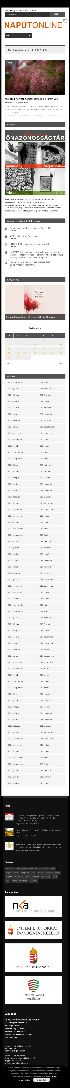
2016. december (46, 713)
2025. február (14, 497)
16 (18, 348)
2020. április (44, 458)
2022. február (14, 726)
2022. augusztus (15, 687)
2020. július (44, 439)
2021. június (13, 777)
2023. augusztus (15, 611)
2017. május (44, 681)
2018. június (44, 598)
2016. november (46, 719)
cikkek (30, 868)
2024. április (13, 560)
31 (26, 357)
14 (61, 344)
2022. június (13, 700)
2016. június (44, 751)
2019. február (44, 547)
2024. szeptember (16, 528)
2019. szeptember (47, 503)
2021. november (15, 745)
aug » (60, 363)
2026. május (13, 401)
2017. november (46, 643)
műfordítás (19, 877)
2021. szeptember (16, 757)
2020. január (44, 477)
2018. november (46, 567)
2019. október (45, 497)
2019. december (46, 484)
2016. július (44, 745)
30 (18, 357)
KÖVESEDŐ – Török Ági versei (23, 236)
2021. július (13, 770)
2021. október (14, 751)
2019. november (46, 490)
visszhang (23, 881)
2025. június (13, 471)
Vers (9, 62)
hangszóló (25, 872)
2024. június (13, 547)
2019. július (44, 516)
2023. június (13, 624)
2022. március (14, 719)
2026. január (13, 427)
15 (9, 348)
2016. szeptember (47, 732)
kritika (40, 872)
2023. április (13, 637)
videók (14, 881)
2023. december (15, 586)
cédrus (37, 868)
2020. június (44, 446)
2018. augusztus (46, 586)
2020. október (45, 420)
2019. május (44, 528)
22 (9, 353)
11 (35, 344)
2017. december (46, 637)
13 (52, 344)
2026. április (13, 407)
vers (7, 881)
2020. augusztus (46, 433)
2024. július (13, 541)
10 (26, 344)
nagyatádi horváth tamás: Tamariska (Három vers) (32, 98)
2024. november (15, 516)
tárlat (55, 877)
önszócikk (33, 881)
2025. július (13, 465)
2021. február (44, 395)
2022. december (15, 662)
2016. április (44, 764)
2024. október (14, 522)
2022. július (13, 694)
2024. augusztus (15, 535)
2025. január (13, 503)
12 (43, 344)
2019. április (44, 535)
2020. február (44, 471)
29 (9, 357)
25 (35, 353)
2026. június (13, 395)
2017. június (44, 675)
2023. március (14, 643)
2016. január (44, 783)
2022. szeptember (16, 681)
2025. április (13, 484)
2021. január (44, 401)
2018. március (45, 617)
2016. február (44, 777)
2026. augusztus (15, 382)
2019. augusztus (46, 509)
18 (35, 348)
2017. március (45, 694)
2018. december (46, 560)
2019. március (45, 541)
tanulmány (46, 877)
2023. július (13, 617)
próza (28, 877)
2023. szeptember (16, 605)
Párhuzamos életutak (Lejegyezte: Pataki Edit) (30, 228)
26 (43, 353)
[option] (35, 302)
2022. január (13, 732)
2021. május (13, 783)
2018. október (45, 573)
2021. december (15, 738)
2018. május (44, 605)
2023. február (14, 649)
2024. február (14, 573)
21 (61, 348)
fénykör (8, 872)
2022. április (13, 713)
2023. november (15, 592)
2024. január (13, 579)
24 (26, 353)
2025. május (13, 477)
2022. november (15, 668)
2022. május (13, 707)
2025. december (15, 433)
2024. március (14, 567)
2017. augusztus (46, 662)
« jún (9, 363)
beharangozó (21, 868)
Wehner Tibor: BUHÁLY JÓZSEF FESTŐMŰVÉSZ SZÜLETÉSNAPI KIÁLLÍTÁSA (30, 264)
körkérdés (49, 872)
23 (18, 353)
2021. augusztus (15, 764)
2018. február (44, 624)
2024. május (13, 554)
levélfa (57, 872)
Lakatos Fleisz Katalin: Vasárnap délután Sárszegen (31, 317)
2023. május (13, 630)
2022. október (14, 675)
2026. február (14, 420)
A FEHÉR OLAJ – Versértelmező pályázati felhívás (32, 244)
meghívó (9, 877)
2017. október (45, 649)
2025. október (14, 446)
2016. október (45, 726)
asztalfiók (9, 868)
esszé (53, 868)
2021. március (45, 388)
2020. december (46, 407)
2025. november (15, 439)
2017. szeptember (47, 656)
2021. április (44, 382)
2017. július (44, 668)
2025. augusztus (15, 458)
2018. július (44, 592)
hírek (33, 872)
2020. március (45, 465)
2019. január (44, 554)
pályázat (36, 877)
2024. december (15, 509)
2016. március (45, 770)
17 (26, 348)
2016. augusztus (46, 738)
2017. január (44, 707)
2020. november (46, 414)
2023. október (14, 598)
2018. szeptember (47, 579)
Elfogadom (42, 1079)
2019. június (44, 522)
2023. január (13, 656)
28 (61, 353)
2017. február (44, 700)
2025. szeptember (16, 452)
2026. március (14, 414)
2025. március (14, 490)
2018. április (44, 611)
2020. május (44, 452)
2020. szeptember (47, 427)
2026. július (13, 388)
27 (52, 353)
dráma (45, 868)
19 (43, 348)
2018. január (44, 630)
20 (52, 348)
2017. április (44, 687)
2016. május (44, 757)
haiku (16, 872)
